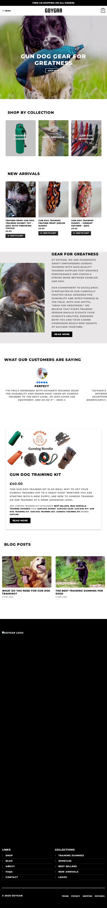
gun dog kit (81, 509)
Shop (9, 855)
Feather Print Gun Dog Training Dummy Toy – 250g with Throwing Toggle (20, 224)
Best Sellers (61, 506)
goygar (14, 514)
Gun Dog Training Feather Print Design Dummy (51, 223)
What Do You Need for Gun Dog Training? (26, 592)
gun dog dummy (46, 509)
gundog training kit (68, 512)
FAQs (9, 871)
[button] (6, 11)
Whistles (64, 861)
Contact (12, 877)
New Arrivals (78, 506)
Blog (9, 861)
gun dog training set (42, 512)
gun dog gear (65, 509)
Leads (62, 877)
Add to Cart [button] (16, 236)
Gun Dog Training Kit (35, 474)
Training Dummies (20, 509)
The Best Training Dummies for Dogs (79, 592)
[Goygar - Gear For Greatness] (53, 11)
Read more (20, 520)
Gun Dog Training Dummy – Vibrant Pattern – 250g (82, 223)
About (10, 866)
